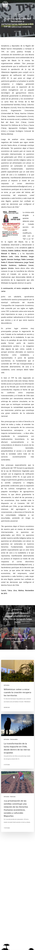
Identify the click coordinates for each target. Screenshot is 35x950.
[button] (32, 5)
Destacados (14, 739)
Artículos (17, 14)
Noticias (12, 796)
